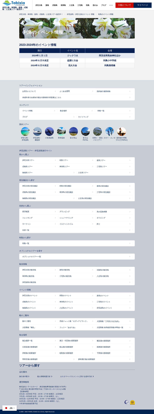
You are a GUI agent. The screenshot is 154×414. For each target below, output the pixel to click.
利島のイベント (65, 295)
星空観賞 (25, 211)
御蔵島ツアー (27, 173)
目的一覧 (25, 230)
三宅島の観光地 (65, 276)
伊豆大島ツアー (28, 160)
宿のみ (95, 5)
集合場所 (63, 111)
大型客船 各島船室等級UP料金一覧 (110, 327)
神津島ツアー (65, 166)
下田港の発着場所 (103, 353)
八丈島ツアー (83, 173)
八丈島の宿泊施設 (85, 198)
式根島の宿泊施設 (29, 192)
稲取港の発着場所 (66, 353)
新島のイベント (103, 296)
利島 (87, 5)
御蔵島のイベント (29, 308)
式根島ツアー (27, 166)
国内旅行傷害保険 (103, 91)
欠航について (124, 5)
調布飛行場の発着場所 (86, 359)
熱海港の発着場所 (103, 347)
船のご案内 (26, 321)
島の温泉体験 (102, 212)
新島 (47, 5)
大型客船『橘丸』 (29, 327)
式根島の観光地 (103, 270)
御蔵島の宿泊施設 (29, 198)
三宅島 (80, 5)
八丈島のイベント (66, 308)
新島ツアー (101, 160)
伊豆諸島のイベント (104, 308)
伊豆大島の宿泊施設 (30, 186)
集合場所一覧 (27, 341)
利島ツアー (64, 160)
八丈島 (71, 5)
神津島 (63, 5)
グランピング (65, 211)
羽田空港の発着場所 (30, 359)
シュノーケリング (66, 218)
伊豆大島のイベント (30, 295)
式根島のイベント (29, 302)
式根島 (54, 5)
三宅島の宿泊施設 (103, 192)
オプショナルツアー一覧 (31, 257)
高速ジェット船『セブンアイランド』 (74, 321)
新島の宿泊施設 (103, 186)
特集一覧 (101, 111)
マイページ (142, 5)
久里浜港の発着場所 (30, 347)
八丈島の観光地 (103, 276)
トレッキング (27, 218)
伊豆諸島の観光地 (29, 282)
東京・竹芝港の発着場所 (69, 341)
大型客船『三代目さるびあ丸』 (108, 321)
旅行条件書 (23, 376)
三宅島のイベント (103, 302)
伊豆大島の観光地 (29, 270)
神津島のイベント (66, 302)
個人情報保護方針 (44, 376)
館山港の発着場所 (66, 347)
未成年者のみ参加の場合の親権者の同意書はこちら (41, 97)
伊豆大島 (38, 5)
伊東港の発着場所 (29, 353)
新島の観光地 (65, 270)
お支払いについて (29, 91)
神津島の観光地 (28, 276)
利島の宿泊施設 (65, 186)
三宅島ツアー (102, 166)
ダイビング (101, 218)
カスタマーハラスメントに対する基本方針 (76, 376)
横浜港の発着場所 (103, 341)
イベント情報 (27, 111)
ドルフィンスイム (66, 224)
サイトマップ (83, 117)
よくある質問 (65, 91)
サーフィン (26, 224)
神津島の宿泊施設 (66, 192)
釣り (98, 224)
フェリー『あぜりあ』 (68, 327)
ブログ (103, 5)
